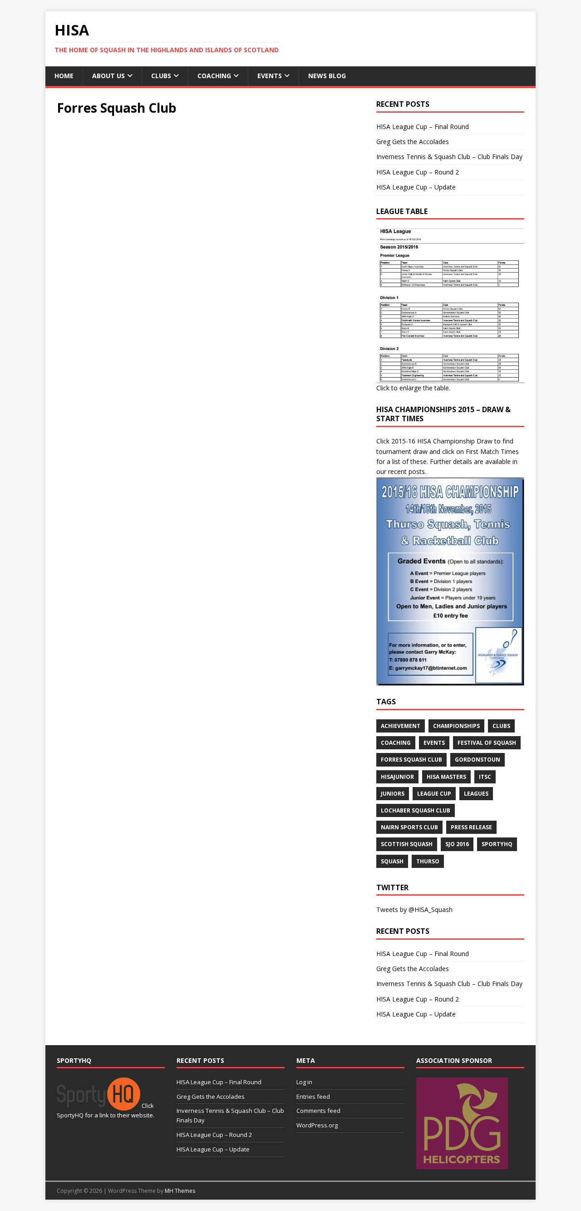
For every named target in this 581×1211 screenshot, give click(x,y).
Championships (456, 726)
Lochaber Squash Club (415, 810)
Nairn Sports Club (409, 827)
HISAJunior (397, 777)
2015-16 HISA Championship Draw (441, 441)
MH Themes (180, 1191)
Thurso (427, 861)
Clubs (161, 75)
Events (269, 75)
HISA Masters (446, 777)
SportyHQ (497, 844)
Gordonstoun (477, 759)
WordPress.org (317, 1125)
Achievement (400, 726)
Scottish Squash (407, 844)
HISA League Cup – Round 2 (417, 172)
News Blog (327, 75)
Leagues (476, 793)
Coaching (214, 75)
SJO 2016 (457, 844)
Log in (304, 1082)
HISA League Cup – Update (416, 187)
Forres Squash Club (411, 759)
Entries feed (313, 1096)
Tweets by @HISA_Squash (414, 909)
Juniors (392, 793)
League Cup (434, 793)
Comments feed (318, 1110)
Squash (392, 861)
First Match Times (492, 451)
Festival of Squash (487, 743)
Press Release (471, 827)
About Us (108, 75)
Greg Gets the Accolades (412, 141)
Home (64, 75)
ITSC (485, 777)
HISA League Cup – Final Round (422, 126)
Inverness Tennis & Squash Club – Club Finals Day (449, 156)
